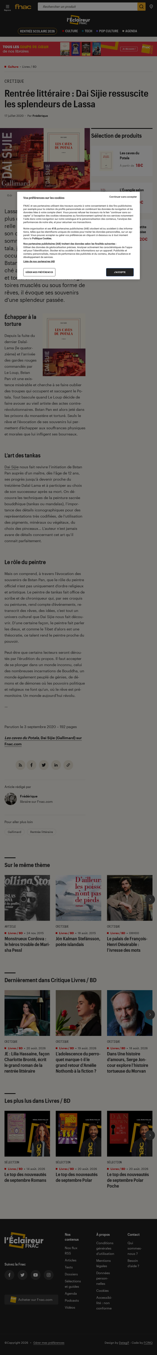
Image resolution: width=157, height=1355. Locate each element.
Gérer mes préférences (39, 272)
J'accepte (120, 272)
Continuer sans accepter (123, 196)
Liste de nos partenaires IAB (39, 261)
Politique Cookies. (41, 238)
